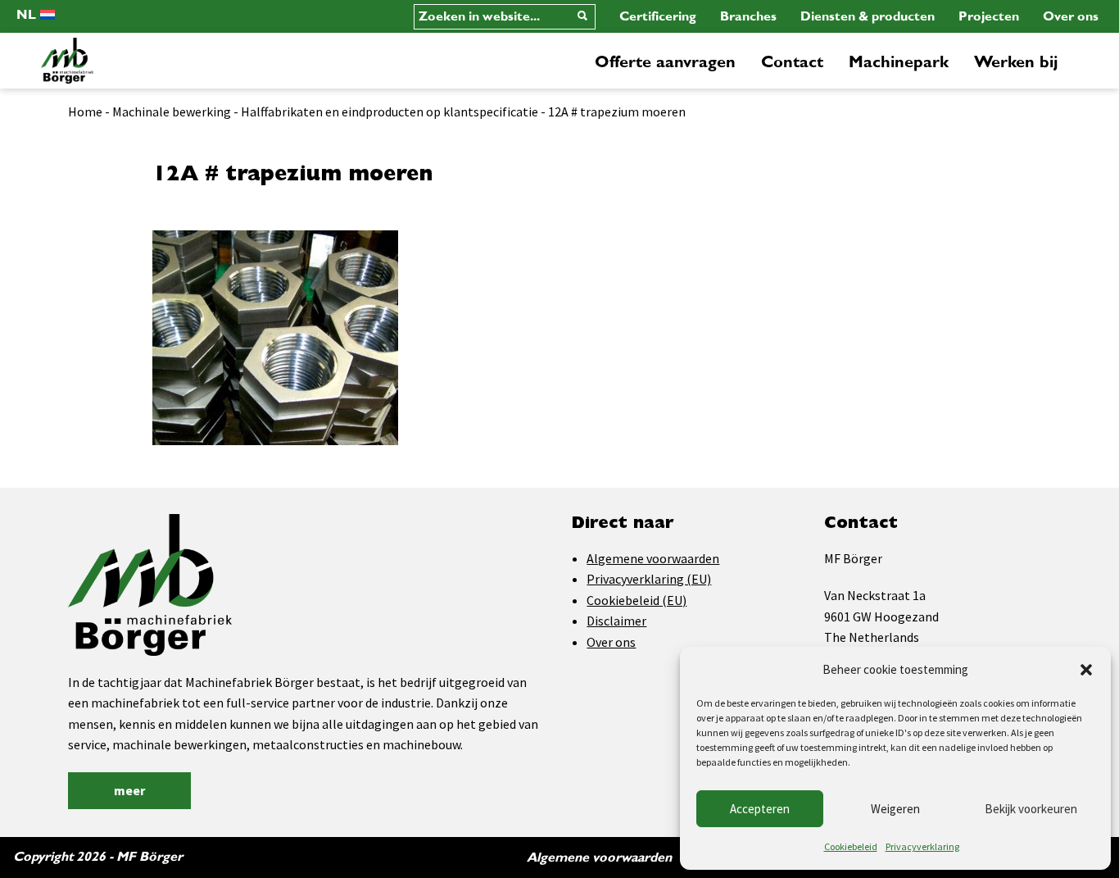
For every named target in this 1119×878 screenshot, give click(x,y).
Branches (748, 16)
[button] (1086, 670)
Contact (792, 62)
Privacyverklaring (922, 846)
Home (85, 111)
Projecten (988, 16)
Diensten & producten (867, 16)
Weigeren (895, 809)
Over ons (1071, 16)
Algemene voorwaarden (653, 558)
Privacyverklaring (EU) (649, 579)
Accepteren (760, 809)
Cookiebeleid (850, 846)
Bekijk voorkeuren (1031, 809)
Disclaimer (616, 620)
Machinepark (899, 62)
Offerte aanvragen (665, 62)
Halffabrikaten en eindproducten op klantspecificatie (389, 111)
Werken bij (1016, 62)
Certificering (657, 16)
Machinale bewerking (171, 111)
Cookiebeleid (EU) (636, 600)
